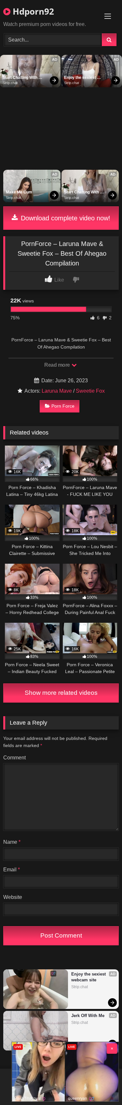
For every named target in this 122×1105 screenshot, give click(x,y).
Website (12, 897)
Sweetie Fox (90, 391)
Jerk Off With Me (87, 1015)
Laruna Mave (57, 391)
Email (11, 869)
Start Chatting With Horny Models (20, 77)
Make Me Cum (19, 192)
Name (11, 842)
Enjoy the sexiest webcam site (80, 77)
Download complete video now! (64, 218)
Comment (14, 757)
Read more (57, 365)
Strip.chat (10, 83)
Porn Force (63, 406)
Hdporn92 (32, 11)
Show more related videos (61, 692)
